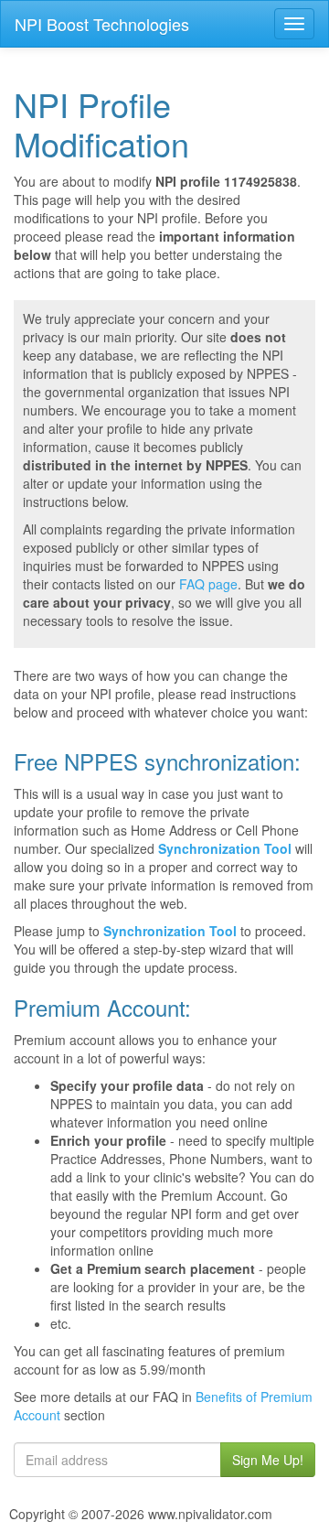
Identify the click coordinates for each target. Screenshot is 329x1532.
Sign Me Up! (267, 1460)
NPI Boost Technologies (102, 24)
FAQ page (208, 584)
